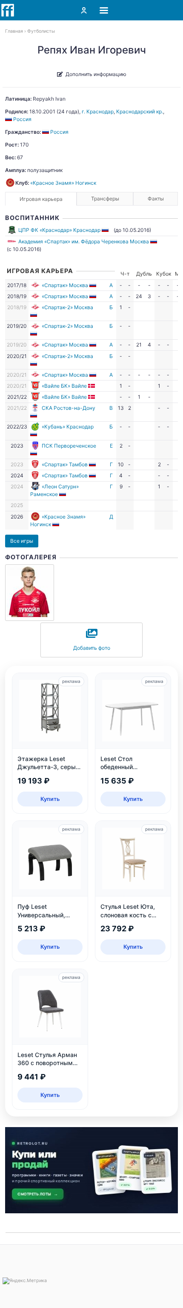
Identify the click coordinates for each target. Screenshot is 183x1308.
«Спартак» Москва (65, 285)
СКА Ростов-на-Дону (68, 408)
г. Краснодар (98, 111)
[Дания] (92, 386)
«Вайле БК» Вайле (64, 386)
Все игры (21, 541)
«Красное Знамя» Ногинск (63, 183)
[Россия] (106, 230)
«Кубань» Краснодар (68, 426)
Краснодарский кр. (139, 111)
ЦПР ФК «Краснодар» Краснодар (59, 230)
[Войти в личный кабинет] (84, 10)
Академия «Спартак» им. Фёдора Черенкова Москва (83, 241)
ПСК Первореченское (69, 446)
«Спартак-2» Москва (67, 307)
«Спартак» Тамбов (65, 464)
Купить (50, 798)
